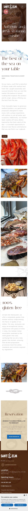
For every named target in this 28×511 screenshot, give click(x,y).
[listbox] (24, 495)
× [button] (26, 495)
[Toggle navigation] (22, 6)
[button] (14, 508)
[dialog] (14, 502)
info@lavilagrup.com (6, 486)
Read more (13, 502)
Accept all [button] (7, 505)
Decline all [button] (20, 505)
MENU (5, 136)
